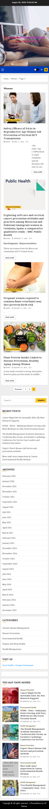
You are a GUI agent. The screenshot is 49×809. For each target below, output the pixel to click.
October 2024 (8, 558)
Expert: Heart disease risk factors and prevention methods (19, 450)
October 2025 (8, 496)
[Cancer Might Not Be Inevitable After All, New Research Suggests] (10, 695)
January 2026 (8, 481)
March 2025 (7, 533)
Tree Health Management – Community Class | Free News (33, 788)
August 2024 (8, 569)
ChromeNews (35, 803)
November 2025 (9, 491)
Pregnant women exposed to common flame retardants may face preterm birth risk (23, 301)
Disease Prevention (13, 120)
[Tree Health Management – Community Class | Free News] (10, 788)
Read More (38, 172)
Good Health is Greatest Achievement (17, 665)
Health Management (11, 649)
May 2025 (6, 522)
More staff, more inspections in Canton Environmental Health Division (31, 770)
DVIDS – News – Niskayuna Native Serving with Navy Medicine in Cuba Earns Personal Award (33, 714)
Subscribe (46, 69)
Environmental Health (14, 290)
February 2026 (9, 476)
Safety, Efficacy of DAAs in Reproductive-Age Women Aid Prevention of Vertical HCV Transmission (22, 133)
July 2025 (6, 512)
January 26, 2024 (20, 368)
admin (7, 142)
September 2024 (9, 563)
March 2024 (7, 594)
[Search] (41, 69)
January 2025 (8, 543)
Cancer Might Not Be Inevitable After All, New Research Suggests (32, 696)
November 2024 (9, 553)
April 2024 (7, 589)
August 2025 (8, 507)
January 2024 (8, 605)
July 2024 (6, 574)
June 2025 (6, 517)
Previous (18, 389)
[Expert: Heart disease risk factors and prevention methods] (10, 751)
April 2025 (7, 527)
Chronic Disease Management (15, 628)
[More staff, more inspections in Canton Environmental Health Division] (10, 769)
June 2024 (6, 579)
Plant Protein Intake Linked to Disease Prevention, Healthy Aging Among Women (23, 361)
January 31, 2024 (20, 308)
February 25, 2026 (29, 757)
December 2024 (9, 548)
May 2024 (6, 584)
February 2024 (9, 600)
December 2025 (9, 486)
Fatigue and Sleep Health (13, 644)
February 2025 (9, 538)
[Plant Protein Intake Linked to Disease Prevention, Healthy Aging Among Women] (24, 337)
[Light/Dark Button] (36, 70)
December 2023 (9, 610)
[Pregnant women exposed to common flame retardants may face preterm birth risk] (24, 277)
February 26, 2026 (29, 702)
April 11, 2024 (19, 142)
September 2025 (9, 502)
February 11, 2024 (20, 239)
